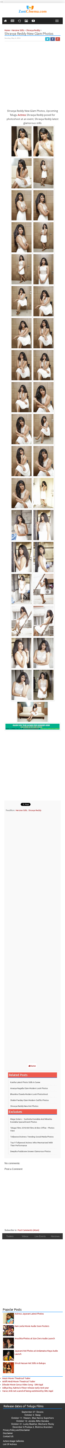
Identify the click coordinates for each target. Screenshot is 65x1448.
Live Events (40, 1236)
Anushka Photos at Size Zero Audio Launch (35, 1338)
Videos (25, 1236)
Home (33, 1066)
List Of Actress (10, 1444)
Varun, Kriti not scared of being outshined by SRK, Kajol (27, 1391)
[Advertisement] (32, 76)
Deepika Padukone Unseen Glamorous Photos (30, 1151)
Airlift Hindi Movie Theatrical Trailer (18, 1381)
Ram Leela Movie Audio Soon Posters (32, 1326)
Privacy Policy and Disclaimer (16, 1430)
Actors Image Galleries (13, 1441)
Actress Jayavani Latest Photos (29, 1314)
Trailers (9, 1236)
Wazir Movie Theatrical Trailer (16, 1378)
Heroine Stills (21, 810)
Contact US (8, 1436)
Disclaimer (8, 1433)
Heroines (55, 1236)
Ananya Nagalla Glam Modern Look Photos (29, 1088)
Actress (22, 115)
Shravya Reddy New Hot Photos (24, 1106)
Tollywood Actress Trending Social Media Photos (32, 1137)
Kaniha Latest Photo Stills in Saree (25, 1082)
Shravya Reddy (34, 810)
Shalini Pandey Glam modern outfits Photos (29, 1100)
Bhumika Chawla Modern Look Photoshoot (29, 1094)
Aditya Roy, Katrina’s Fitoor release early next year (25, 1388)
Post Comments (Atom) (28, 1230)
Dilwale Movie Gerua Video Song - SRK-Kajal (22, 1384)
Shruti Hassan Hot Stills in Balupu (30, 1363)
